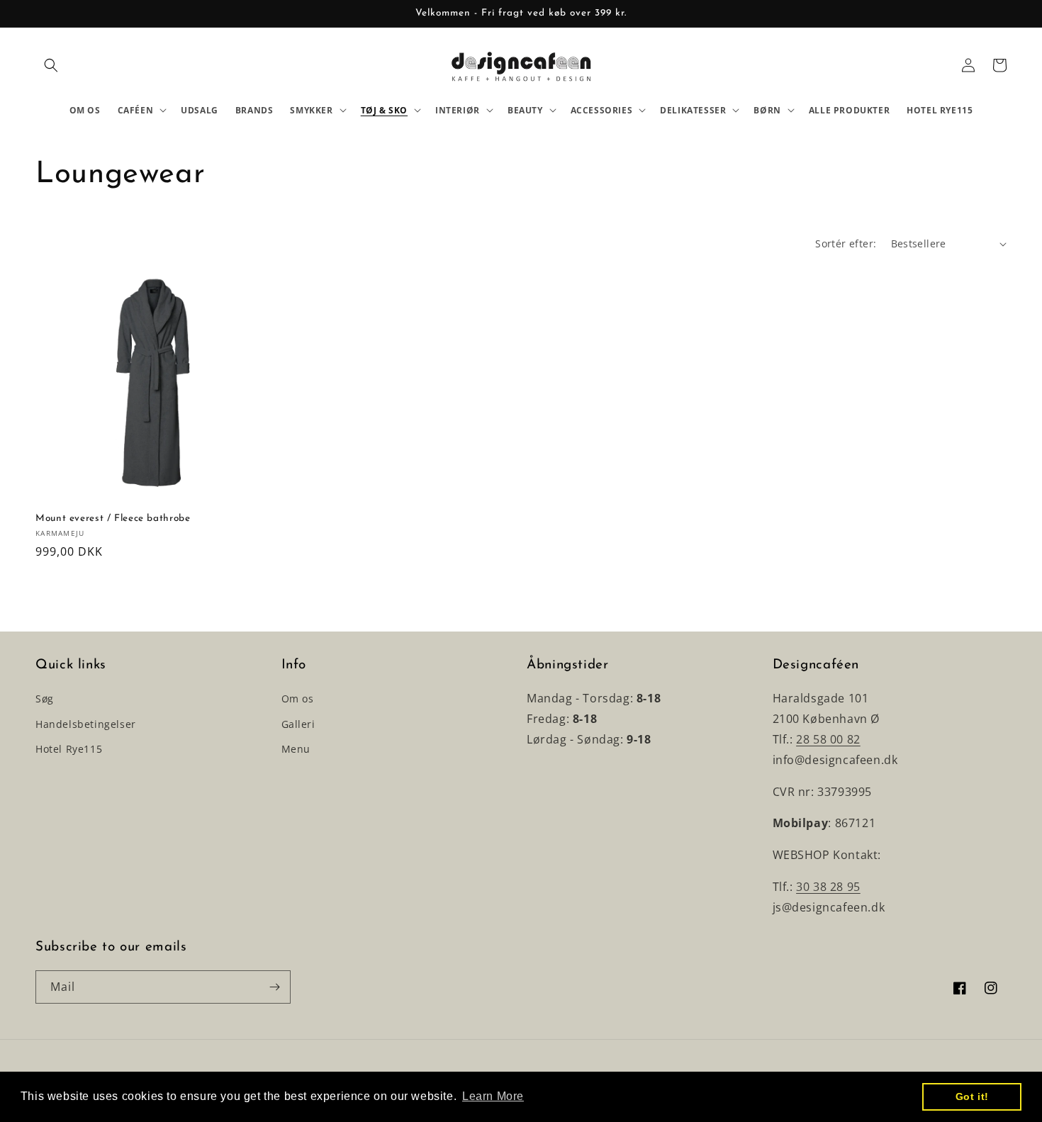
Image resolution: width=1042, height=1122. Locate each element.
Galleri (298, 724)
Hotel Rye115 (68, 749)
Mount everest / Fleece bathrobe (113, 518)
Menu (295, 749)
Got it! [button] (972, 1096)
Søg (44, 698)
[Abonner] (274, 987)
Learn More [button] (493, 1096)
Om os (297, 698)
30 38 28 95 (828, 886)
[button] (51, 65)
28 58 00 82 (828, 739)
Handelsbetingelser (85, 724)
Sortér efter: (845, 243)
